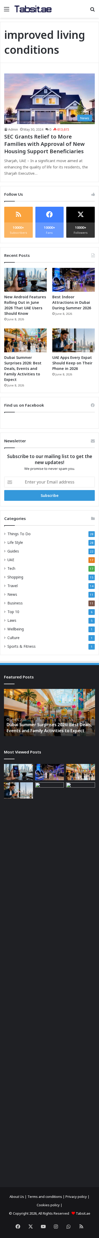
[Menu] (6, 11)
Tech (11, 568)
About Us (17, 1196)
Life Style (15, 542)
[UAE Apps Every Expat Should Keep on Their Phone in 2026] (73, 340)
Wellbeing (15, 628)
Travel (12, 585)
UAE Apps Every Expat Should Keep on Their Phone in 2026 (72, 363)
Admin (13, 129)
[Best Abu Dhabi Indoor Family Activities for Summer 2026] (49, 979)
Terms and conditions (44, 1196)
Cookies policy (48, 1205)
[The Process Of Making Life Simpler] (33, 9)
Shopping (15, 577)
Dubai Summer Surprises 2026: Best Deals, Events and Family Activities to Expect (22, 368)
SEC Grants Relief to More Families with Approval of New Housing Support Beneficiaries (44, 144)
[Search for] (92, 11)
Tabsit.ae (83, 1213)
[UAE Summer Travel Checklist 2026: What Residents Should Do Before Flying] (80, 979)
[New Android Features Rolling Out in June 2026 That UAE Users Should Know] (25, 280)
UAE (10, 559)
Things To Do (19, 533)
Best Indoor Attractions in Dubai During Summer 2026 (71, 302)
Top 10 (13, 611)
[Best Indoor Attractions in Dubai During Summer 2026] (73, 280)
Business (15, 603)
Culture (13, 637)
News (12, 594)
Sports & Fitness (21, 646)
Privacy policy (76, 1196)
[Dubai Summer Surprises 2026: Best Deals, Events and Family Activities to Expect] (25, 340)
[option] (49, 712)
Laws (11, 620)
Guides (13, 551)
